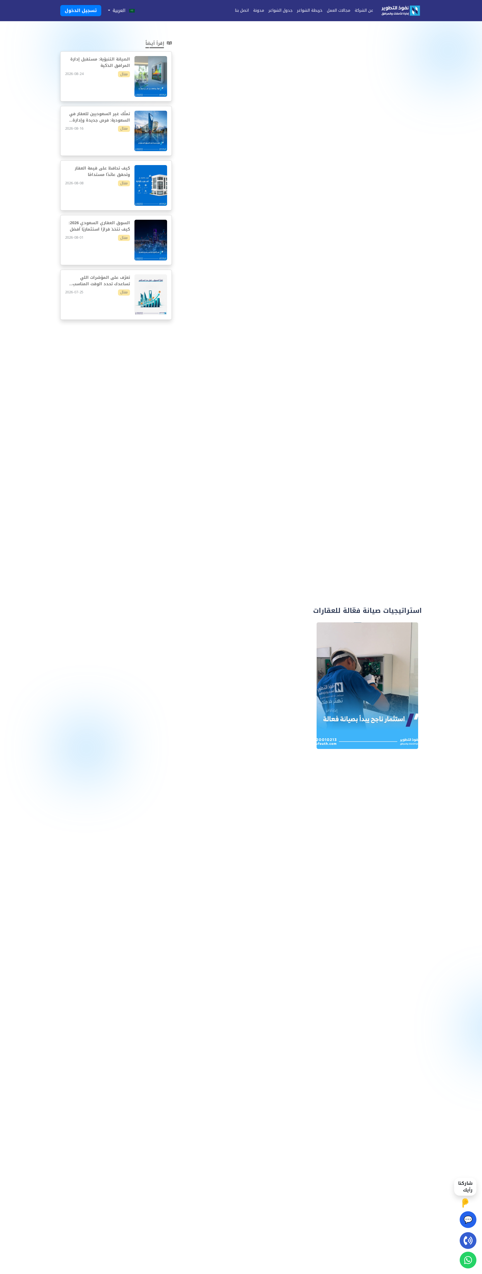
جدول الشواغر (281, 10)
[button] (121, 10)
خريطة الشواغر (309, 10)
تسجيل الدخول (81, 10)
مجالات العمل (338, 10)
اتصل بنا (242, 10)
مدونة (258, 10)
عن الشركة (364, 10)
